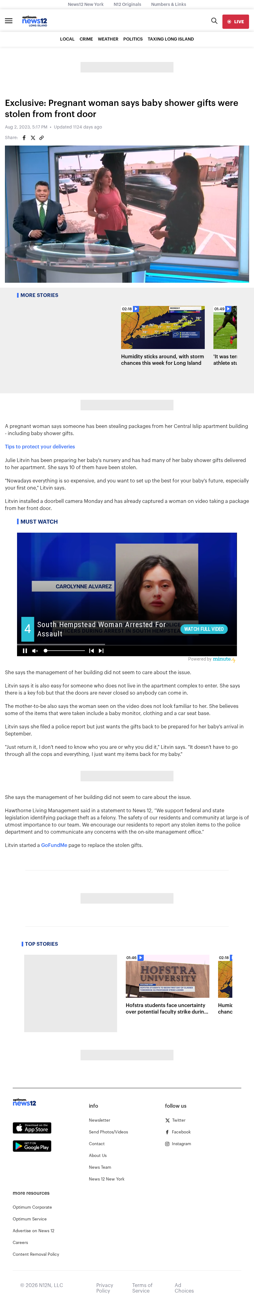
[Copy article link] (41, 137)
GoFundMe (54, 845)
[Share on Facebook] (24, 137)
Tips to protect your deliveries (40, 446)
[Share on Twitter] (32, 137)
